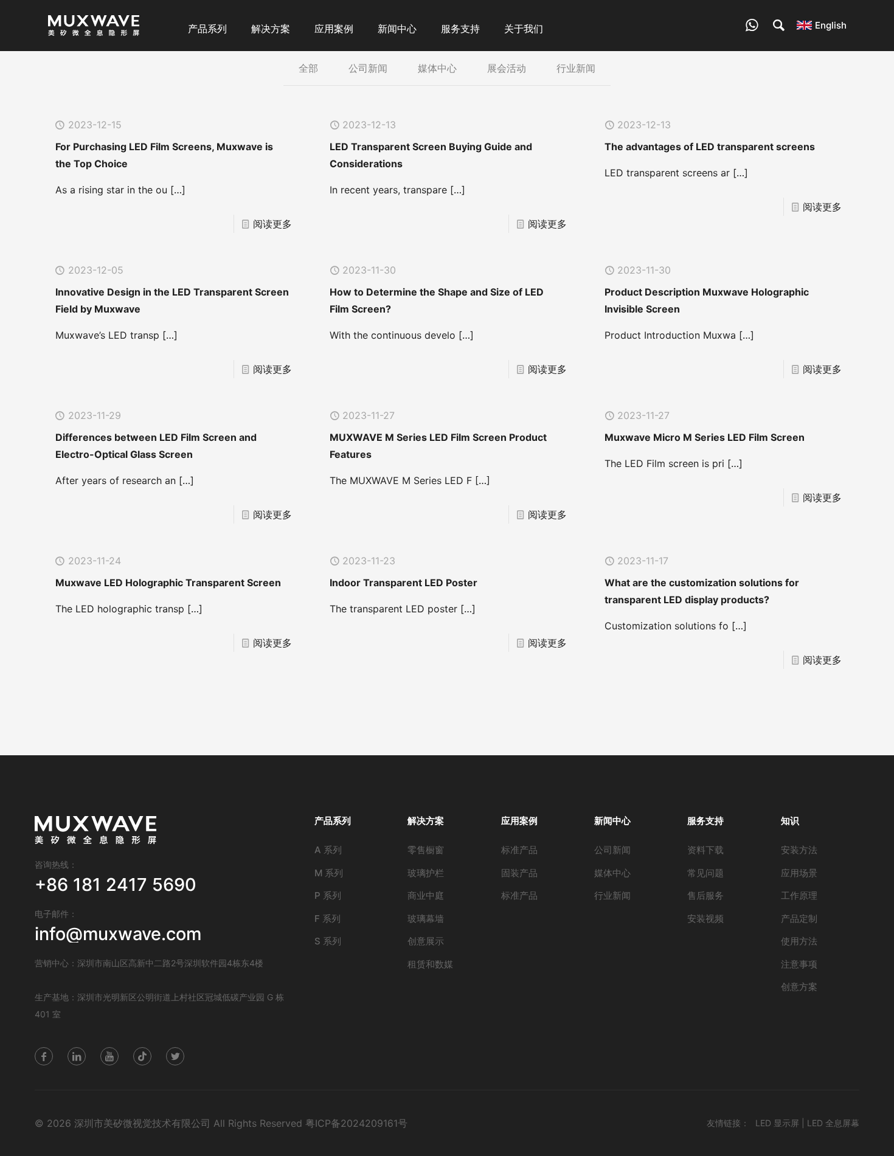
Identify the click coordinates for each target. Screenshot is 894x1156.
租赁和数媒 (430, 964)
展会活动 (506, 68)
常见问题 (705, 873)
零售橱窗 (425, 850)
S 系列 (327, 941)
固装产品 (519, 873)
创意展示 (425, 941)
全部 (308, 68)
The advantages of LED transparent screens (710, 146)
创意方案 (799, 986)
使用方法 (799, 941)
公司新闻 (367, 68)
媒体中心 (437, 68)
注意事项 (799, 964)
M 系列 (328, 873)
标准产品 (519, 850)
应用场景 (799, 873)
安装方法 (799, 850)
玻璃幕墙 (425, 918)
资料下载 (705, 850)
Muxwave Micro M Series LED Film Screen (705, 437)
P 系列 (327, 895)
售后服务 (705, 895)
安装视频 (705, 918)
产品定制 (799, 918)
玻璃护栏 (425, 873)
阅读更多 (272, 224)
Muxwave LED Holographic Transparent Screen (168, 582)
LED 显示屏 (777, 1123)
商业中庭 (425, 895)
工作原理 (799, 895)
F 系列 (327, 918)
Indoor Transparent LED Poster (403, 582)
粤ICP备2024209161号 (356, 1123)
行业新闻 (575, 68)
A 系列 (328, 850)
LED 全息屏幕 (833, 1123)
